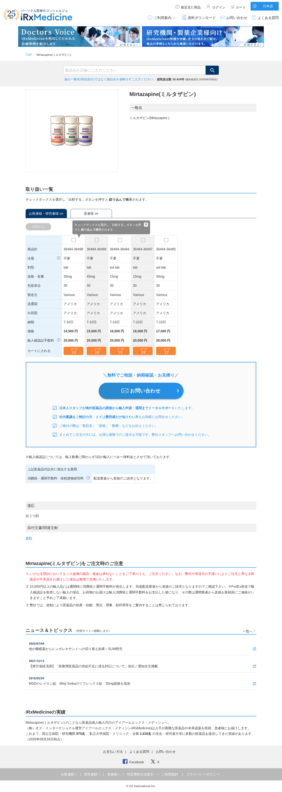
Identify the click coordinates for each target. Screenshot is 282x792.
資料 (29, 538)
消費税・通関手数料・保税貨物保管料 (55, 478)
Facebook (136, 762)
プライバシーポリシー (202, 774)
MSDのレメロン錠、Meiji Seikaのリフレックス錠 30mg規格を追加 (79, 683)
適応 (31, 506)
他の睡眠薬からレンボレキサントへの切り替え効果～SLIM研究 (75, 649)
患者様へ (114, 774)
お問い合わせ (236, 18)
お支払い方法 (113, 751)
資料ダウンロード (202, 18)
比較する (38, 226)
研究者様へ (92, 774)
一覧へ (247, 631)
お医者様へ (69, 774)
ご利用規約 (170, 774)
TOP (29, 54)
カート (241, 7)
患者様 (91, 213)
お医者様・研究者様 (46, 213)
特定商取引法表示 (140, 774)
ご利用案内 (162, 18)
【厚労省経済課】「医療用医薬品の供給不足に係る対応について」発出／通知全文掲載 (93, 666)
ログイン (218, 7)
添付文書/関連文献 (42, 528)
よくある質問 (268, 18)
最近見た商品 (191, 7)
